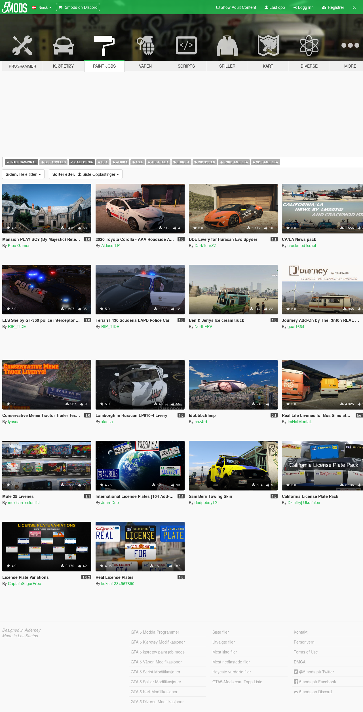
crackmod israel (302, 245)
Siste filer (220, 632)
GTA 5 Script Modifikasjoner (155, 672)
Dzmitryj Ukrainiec (304, 502)
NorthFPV (203, 326)
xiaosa (107, 421)
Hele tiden (22, 174)
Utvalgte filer (223, 642)
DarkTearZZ (205, 245)
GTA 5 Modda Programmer (155, 632)
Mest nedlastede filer (231, 662)
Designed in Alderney (21, 630)
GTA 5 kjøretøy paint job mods (158, 652)
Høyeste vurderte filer (231, 672)
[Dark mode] (354, 7)
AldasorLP (110, 245)
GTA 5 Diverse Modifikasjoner (157, 701)
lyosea (14, 421)
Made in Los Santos (20, 635)
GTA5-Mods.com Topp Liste (237, 681)
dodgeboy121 (207, 502)
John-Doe (110, 502)
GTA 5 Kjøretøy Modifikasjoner (158, 642)
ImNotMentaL (300, 421)
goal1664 (296, 326)
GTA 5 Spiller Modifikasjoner (156, 681)
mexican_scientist (24, 502)
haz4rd (201, 421)
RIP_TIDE (17, 326)
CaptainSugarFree (24, 583)
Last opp (276, 7)
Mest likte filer (224, 652)
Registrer (335, 7)
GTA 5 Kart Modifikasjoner (154, 691)
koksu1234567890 (117, 583)
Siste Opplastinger (84, 174)
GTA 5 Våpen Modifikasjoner (156, 662)
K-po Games (19, 245)
